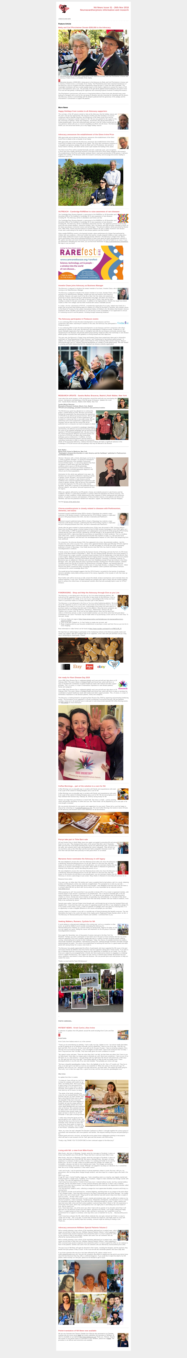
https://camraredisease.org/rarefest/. (117, 241)
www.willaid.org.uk (64, 889)
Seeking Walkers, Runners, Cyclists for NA (77, 921)
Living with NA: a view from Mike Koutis (75, 1150)
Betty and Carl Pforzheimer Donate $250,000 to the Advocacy (84, 27)
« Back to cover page (64, 18)
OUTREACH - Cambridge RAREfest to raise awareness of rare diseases (88, 212)
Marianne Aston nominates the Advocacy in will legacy (81, 859)
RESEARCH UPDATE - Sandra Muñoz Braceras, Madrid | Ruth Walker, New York (92, 396)
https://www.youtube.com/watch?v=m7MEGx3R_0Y (105, 628)
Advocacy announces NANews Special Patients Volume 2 (82, 1228)
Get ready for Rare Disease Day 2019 (74, 678)
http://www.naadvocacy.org (87, 1337)
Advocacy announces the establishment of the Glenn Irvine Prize (86, 135)
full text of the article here (72, 502)
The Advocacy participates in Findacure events (78, 319)
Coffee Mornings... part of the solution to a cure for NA (82, 786)
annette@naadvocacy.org (84, 808)
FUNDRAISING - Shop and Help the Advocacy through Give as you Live (88, 593)
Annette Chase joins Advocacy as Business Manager (80, 286)
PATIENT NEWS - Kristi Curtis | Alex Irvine (76, 1028)
